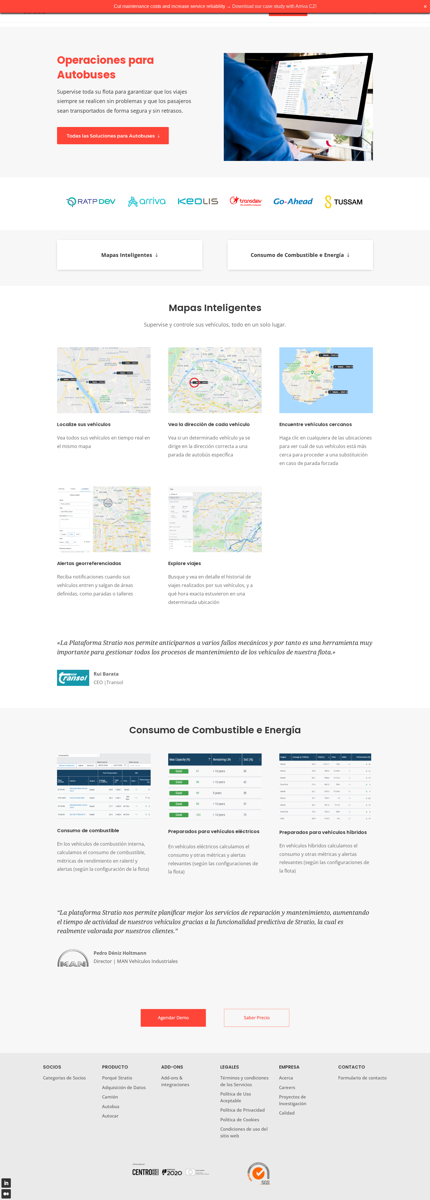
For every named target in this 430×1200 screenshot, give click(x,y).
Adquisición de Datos (124, 1087)
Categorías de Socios (64, 1078)
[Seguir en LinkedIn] (6, 1183)
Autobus (110, 1106)
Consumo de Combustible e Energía (297, 254)
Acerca (286, 1078)
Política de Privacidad (242, 1110)
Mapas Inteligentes (126, 254)
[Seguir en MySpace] (6, 1194)
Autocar (110, 1116)
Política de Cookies (239, 1119)
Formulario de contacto (362, 1078)
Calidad (287, 1113)
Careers (287, 1087)
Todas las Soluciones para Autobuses (111, 136)
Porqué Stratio (117, 1078)
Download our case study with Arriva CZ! (274, 6)
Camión (110, 1097)
